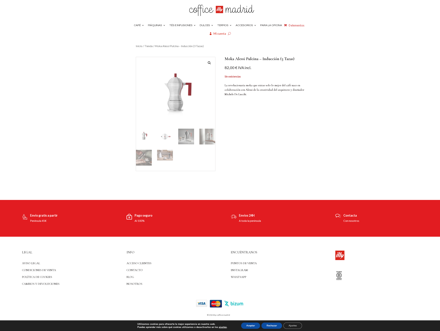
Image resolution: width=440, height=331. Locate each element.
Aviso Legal (31, 263)
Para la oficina (271, 25)
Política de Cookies (37, 277)
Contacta (350, 215)
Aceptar (250, 325)
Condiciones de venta (39, 270)
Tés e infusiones (180, 25)
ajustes (223, 327)
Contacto (134, 270)
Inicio (139, 46)
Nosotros (134, 284)
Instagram (239, 270)
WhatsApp (238, 277)
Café (137, 25)
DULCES (205, 25)
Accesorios (244, 25)
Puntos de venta (244, 263)
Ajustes (293, 325)
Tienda (148, 46)
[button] (209, 63)
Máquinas (155, 25)
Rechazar (272, 325)
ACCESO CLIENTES (138, 263)
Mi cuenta (219, 33)
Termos (222, 25)
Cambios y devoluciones (40, 284)
